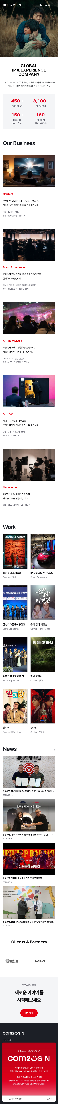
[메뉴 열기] (53, 5)
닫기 (48, 1099)
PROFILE (42, 5)
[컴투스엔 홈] (12, 5)
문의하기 (29, 1013)
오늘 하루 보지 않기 (15, 1099)
